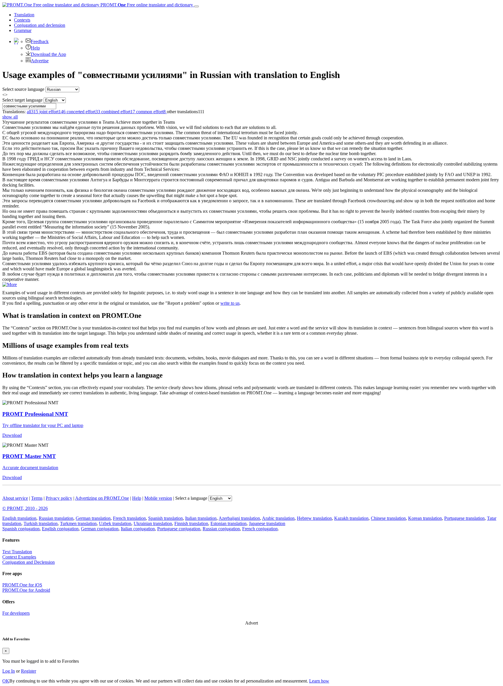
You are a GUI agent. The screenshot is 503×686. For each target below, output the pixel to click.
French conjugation (260, 528)
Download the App (48, 54)
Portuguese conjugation (178, 528)
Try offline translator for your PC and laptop (42, 425)
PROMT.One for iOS (22, 584)
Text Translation (17, 551)
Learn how (319, 680)
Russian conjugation (221, 528)
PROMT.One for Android (26, 590)
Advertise (40, 60)
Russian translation (56, 518)
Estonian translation (228, 523)
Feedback (40, 41)
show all (10, 116)
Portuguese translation (464, 518)
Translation (24, 14)
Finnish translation (191, 523)
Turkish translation (41, 523)
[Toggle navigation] (196, 6)
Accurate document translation (30, 467)
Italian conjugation (138, 528)
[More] (9, 284)
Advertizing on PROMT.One (102, 498)
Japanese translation (267, 523)
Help (35, 47)
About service (15, 498)
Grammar (22, 30)
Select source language (23, 89)
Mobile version (158, 498)
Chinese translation (388, 518)
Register (28, 671)
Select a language (191, 498)
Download (12, 435)
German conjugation (99, 528)
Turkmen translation (78, 523)
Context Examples (19, 556)
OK (5, 680)
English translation (19, 518)
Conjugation (39, 25)
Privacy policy (59, 498)
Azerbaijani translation (239, 518)
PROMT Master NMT (29, 456)
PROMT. (146, 4)
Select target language (22, 100)
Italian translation (201, 518)
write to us (230, 303)
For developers (16, 613)
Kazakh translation (351, 518)
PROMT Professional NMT (35, 414)
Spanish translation (165, 518)
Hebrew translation (314, 518)
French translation (129, 518)
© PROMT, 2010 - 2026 (25, 508)
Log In (8, 671)
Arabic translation (278, 518)
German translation (93, 518)
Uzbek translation (115, 523)
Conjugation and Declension (28, 562)
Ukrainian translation (153, 523)
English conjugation (60, 528)
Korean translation (425, 518)
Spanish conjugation (21, 528)
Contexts (22, 19)
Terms (36, 498)
